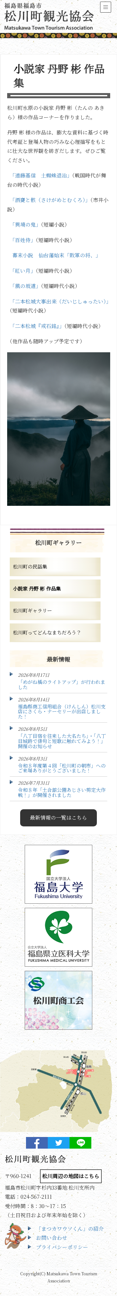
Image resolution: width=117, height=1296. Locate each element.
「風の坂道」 (25, 286)
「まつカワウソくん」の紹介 (70, 1228)
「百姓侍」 (22, 240)
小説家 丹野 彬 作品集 (37, 588)
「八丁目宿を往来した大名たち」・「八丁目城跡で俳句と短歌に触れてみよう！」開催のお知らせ (62, 740)
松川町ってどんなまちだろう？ (47, 632)
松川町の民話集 (30, 566)
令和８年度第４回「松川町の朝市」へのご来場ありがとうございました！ (62, 768)
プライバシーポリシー (62, 1247)
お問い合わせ (51, 1237)
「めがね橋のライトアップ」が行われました (61, 684)
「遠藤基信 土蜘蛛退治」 (41, 175)
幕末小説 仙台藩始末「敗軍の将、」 (56, 255)
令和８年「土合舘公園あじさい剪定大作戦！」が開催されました (62, 792)
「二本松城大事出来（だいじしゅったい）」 (60, 301)
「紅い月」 (22, 270)
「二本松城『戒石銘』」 (37, 326)
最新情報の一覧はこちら (58, 817)
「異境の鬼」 (25, 224)
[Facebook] (37, 1143)
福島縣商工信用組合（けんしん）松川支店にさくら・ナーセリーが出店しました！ (62, 711)
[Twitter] (59, 1143)
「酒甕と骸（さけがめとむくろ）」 (50, 200)
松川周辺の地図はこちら (70, 1176)
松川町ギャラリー (32, 610)
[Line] (80, 1143)
